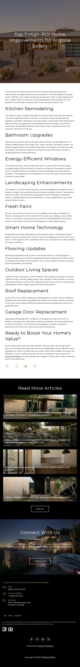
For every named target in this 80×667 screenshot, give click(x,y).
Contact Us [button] (40, 561)
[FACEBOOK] (31, 639)
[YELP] (48, 639)
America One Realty (13, 356)
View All (40, 509)
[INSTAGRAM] (37, 639)
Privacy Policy (49, 657)
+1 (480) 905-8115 (15, 596)
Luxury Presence (45, 646)
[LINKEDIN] (43, 639)
